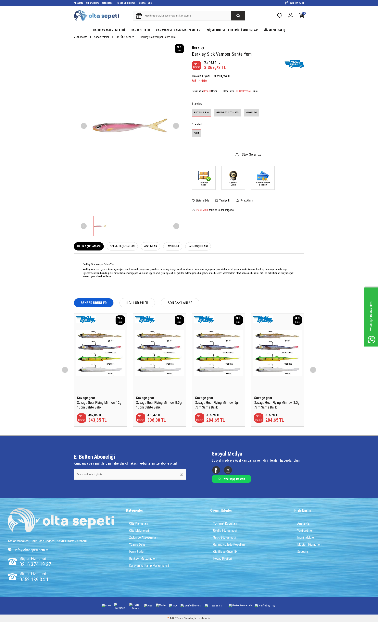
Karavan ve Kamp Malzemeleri (149, 565)
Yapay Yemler (101, 37)
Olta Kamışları (138, 523)
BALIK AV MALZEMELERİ (109, 30)
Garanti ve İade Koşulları (229, 544)
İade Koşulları (198, 246)
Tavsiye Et (224, 200)
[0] (301, 16)
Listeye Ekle (202, 200)
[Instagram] (227, 470)
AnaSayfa (78, 3)
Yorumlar (150, 246)
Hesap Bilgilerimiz (126, 3)
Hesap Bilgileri (222, 558)
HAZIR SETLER (140, 30)
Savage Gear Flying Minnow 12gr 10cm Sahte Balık (100, 404)
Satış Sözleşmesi (224, 537)
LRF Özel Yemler (125, 37)
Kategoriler (108, 3)
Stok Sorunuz (251, 154)
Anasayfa (81, 37)
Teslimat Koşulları (225, 523)
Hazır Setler (137, 552)
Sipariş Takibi (145, 3)
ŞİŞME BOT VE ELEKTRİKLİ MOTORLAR (232, 30)
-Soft (171, 618)
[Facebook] (216, 470)
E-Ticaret (179, 618)
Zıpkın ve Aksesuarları (143, 537)
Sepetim (302, 552)
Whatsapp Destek (234, 479)
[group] (130, 126)
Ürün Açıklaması (89, 246)
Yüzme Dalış (137, 544)
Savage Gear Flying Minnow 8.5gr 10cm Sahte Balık (159, 404)
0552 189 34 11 (296, 3)
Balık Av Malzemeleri (143, 558)
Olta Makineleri (139, 530)
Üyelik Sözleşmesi (225, 530)
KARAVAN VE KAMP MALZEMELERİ (178, 30)
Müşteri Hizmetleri (309, 544)
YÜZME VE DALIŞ (274, 30)
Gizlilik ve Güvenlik (225, 552)
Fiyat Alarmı (247, 200)
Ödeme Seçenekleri (122, 246)
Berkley (198, 47)
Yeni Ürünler (305, 530)
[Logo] (61, 520)
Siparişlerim (92, 3)
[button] (84, 126)
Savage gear (86, 398)
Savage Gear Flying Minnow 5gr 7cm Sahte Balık (217, 404)
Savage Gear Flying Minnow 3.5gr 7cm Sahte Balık (277, 404)
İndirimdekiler (306, 537)
